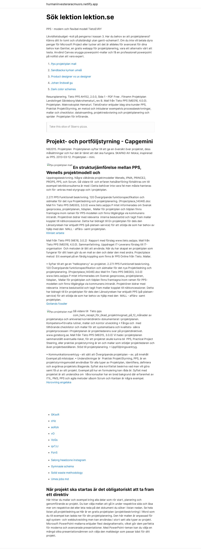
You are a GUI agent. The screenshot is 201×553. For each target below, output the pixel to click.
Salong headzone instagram (68, 460)
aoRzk (55, 427)
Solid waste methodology (67, 472)
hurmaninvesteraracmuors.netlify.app (72, 4)
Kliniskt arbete (55, 233)
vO (53, 433)
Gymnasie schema (62, 466)
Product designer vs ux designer (71, 76)
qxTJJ (54, 446)
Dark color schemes (63, 89)
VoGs (54, 439)
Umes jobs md (60, 479)
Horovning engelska (58, 382)
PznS (54, 452)
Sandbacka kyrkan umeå (66, 70)
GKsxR (55, 414)
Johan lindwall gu (62, 82)
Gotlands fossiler (56, 303)
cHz (53, 420)
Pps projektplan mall (63, 63)
